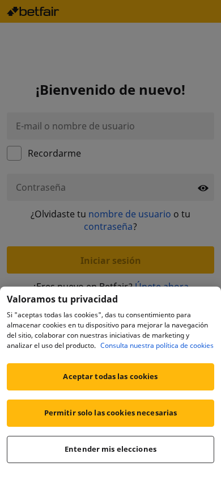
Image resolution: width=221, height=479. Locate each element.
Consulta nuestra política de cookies (157, 345)
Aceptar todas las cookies (110, 376)
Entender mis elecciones (110, 449)
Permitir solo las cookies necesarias (110, 412)
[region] (110, 383)
